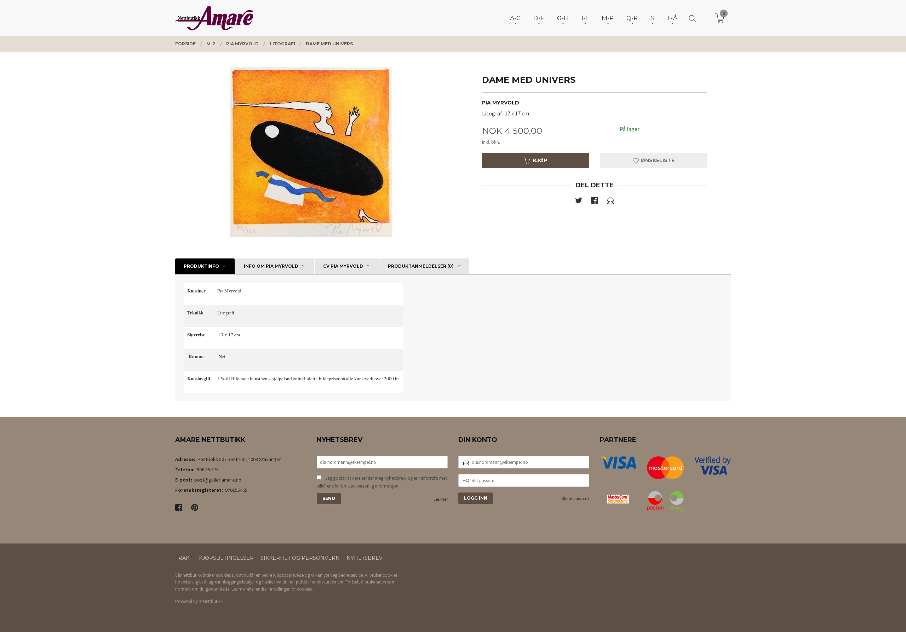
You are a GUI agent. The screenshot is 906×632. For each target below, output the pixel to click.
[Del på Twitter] (578, 201)
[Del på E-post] (610, 201)
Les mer (441, 499)
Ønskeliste (657, 160)
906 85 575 (208, 469)
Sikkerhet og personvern (300, 558)
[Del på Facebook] (594, 201)
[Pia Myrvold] (311, 152)
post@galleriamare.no (217, 480)
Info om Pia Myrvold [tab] (271, 266)
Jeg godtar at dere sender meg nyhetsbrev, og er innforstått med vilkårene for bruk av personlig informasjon (382, 482)
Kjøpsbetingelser (226, 558)
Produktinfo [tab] (201, 266)
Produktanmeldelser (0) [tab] (421, 266)
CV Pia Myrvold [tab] (343, 266)
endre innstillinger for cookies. (284, 589)
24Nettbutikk (211, 601)
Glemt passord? (575, 498)
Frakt (183, 558)
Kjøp (540, 160)
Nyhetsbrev (364, 558)
